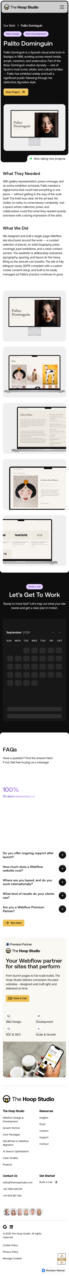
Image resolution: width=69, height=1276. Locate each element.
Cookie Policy (10, 1245)
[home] (21, 7)
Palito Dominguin (31, 25)
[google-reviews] (5, 1227)
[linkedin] (11, 1227)
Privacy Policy (10, 1251)
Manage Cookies (12, 1258)
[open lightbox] (34, 316)
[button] (62, 7)
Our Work (9, 25)
